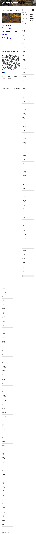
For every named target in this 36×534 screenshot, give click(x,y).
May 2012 (23, 196)
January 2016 (24, 138)
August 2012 (23, 192)
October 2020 (24, 77)
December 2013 (24, 171)
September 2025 (24, 35)
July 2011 (23, 209)
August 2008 (23, 255)
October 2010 (24, 221)
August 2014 (3, 417)
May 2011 (23, 212)
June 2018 (3, 359)
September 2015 (24, 143)
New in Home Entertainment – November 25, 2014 (16, 77)
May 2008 (23, 259)
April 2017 (23, 118)
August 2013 (23, 176)
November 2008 (24, 251)
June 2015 (23, 147)
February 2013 (24, 184)
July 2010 (23, 225)
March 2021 (3, 330)
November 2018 (24, 96)
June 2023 (23, 56)
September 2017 (24, 114)
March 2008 (23, 262)
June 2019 (23, 89)
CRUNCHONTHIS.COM (10, 2)
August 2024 (3, 301)
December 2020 (24, 76)
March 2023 (23, 59)
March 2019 (23, 93)
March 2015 (23, 151)
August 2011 (23, 208)
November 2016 (24, 125)
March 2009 (23, 246)
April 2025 (23, 39)
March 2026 (23, 31)
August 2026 (23, 27)
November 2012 (24, 188)
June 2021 (23, 72)
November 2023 (24, 51)
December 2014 (24, 155)
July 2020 (23, 80)
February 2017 (24, 121)
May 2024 (23, 47)
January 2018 (24, 109)
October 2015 (24, 142)
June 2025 (23, 38)
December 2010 (4, 475)
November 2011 (24, 204)
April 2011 (23, 213)
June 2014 (23, 163)
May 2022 (23, 67)
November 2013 (24, 172)
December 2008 (24, 250)
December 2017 (24, 110)
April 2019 (23, 92)
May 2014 (23, 164)
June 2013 (23, 179)
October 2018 (24, 97)
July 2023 (23, 55)
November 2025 (24, 34)
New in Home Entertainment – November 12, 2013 (4, 77)
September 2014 (24, 159)
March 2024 (23, 48)
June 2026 (23, 30)
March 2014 (23, 167)
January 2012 (23, 201)
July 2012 (23, 193)
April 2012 (23, 197)
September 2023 (24, 52)
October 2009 (24, 237)
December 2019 (24, 88)
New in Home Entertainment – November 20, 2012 (10, 77)
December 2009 (24, 234)
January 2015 (24, 154)
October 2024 (24, 43)
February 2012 (24, 200)
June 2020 (23, 81)
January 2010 (24, 233)
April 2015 (23, 150)
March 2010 (23, 230)
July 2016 (23, 130)
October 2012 (3, 446)
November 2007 (24, 267)
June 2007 (23, 271)
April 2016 (23, 134)
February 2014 (24, 168)
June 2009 (23, 242)
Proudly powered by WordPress (5, 532)
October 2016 (24, 126)
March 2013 (23, 183)
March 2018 (23, 106)
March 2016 (23, 135)
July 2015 (23, 146)
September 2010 (24, 222)
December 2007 (24, 266)
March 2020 (23, 84)
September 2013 (24, 175)
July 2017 (23, 117)
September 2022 (24, 63)
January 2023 (24, 60)
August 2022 (23, 64)
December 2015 (24, 139)
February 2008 (24, 263)
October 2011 (24, 205)
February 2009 (24, 247)
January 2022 (24, 68)
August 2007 (23, 270)
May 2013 (23, 180)
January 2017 (23, 122)
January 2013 (3, 442)
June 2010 (23, 226)
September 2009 (24, 238)
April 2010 (23, 229)
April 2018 (23, 105)
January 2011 (23, 217)
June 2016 (3, 388)
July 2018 (23, 101)
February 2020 (24, 85)
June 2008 (23, 258)
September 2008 (24, 254)
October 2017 (24, 113)
